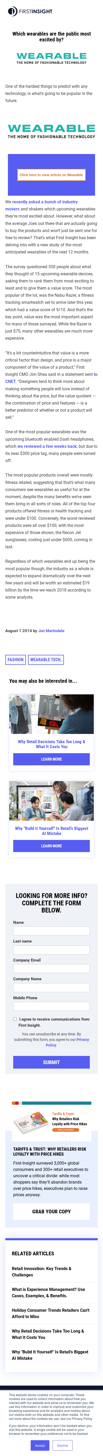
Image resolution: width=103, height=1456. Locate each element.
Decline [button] (62, 1445)
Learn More (51, 759)
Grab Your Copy (51, 1211)
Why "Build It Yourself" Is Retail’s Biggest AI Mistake (51, 831)
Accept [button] (40, 1445)
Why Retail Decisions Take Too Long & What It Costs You (51, 744)
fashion (16, 659)
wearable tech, (46, 659)
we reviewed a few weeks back (47, 446)
